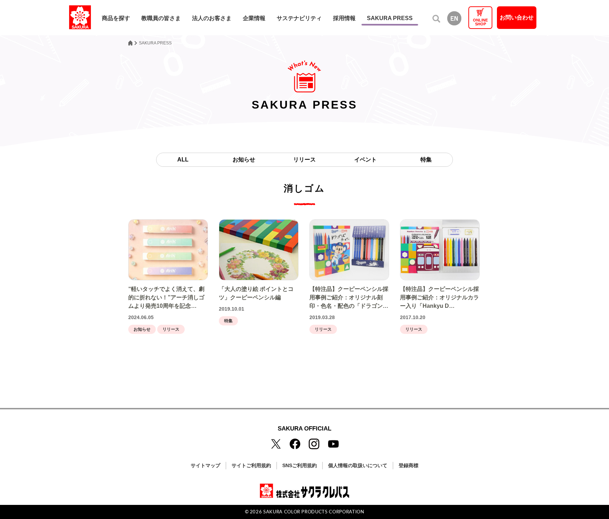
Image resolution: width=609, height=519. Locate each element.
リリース (304, 160)
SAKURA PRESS (390, 18)
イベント (365, 160)
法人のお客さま (212, 18)
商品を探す (116, 18)
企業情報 (254, 18)
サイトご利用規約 (251, 465)
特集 (426, 160)
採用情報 (344, 18)
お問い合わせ (517, 17)
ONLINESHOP (480, 22)
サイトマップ (205, 465)
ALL (183, 160)
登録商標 (408, 465)
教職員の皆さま (161, 18)
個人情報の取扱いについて (357, 465)
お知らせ (244, 160)
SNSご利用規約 (299, 465)
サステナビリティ (299, 18)
